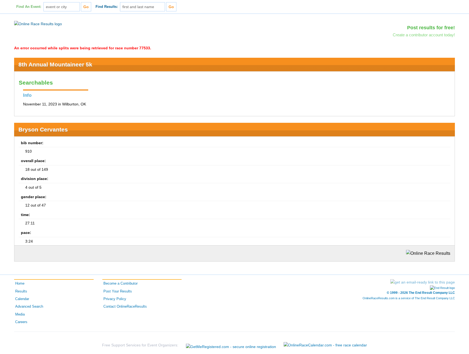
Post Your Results (117, 291)
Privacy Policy (114, 299)
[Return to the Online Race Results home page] (38, 23)
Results (21, 291)
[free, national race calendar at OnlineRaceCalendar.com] (325, 345)
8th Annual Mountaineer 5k (55, 64)
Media (20, 314)
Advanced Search (29, 306)
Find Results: (107, 7)
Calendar (22, 299)
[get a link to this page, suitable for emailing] (422, 282)
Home (19, 283)
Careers (21, 322)
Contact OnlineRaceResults (125, 306)
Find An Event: (28, 7)
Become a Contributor (120, 283)
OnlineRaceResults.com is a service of (409, 298)
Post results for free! (431, 27)
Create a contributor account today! (424, 35)
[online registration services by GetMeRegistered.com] (231, 345)
